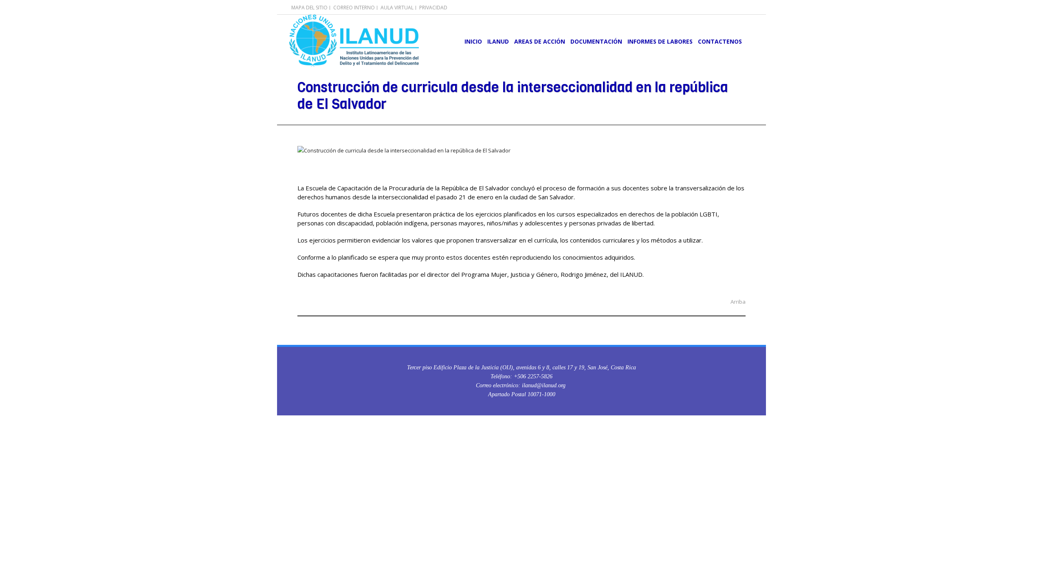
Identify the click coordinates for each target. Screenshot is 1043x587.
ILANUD (498, 41)
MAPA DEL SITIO (309, 8)
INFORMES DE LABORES (660, 41)
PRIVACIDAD (433, 8)
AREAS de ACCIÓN (539, 41)
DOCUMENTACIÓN (596, 41)
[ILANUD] (354, 41)
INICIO (473, 41)
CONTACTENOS (720, 41)
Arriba (738, 301)
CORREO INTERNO (354, 8)
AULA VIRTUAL (397, 8)
